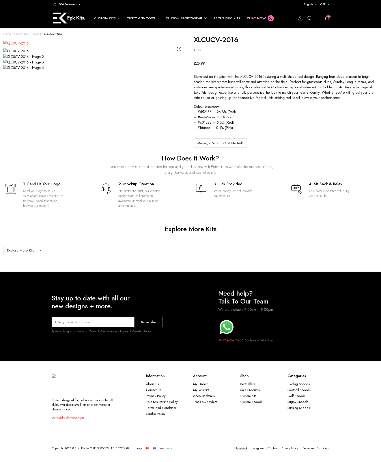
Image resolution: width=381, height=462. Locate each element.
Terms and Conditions (161, 407)
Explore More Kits (20, 250)
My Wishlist (201, 389)
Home (7, 34)
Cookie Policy (155, 413)
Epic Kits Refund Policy (162, 401)
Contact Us (153, 389)
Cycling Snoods (299, 384)
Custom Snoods (141, 18)
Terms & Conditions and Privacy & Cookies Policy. (120, 331)
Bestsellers (247, 384)
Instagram (258, 448)
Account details (204, 395)
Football (36, 34)
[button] (66, 4)
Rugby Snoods (298, 401)
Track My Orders (205, 401)
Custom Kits (105, 18)
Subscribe (148, 322)
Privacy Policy (156, 395)
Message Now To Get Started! (220, 143)
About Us (152, 384)
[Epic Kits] (68, 18)
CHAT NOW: (226, 341)
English (308, 4)
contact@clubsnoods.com (68, 417)
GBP (322, 4)
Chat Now (256, 18)
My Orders (201, 384)
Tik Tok (272, 448)
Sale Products (250, 389)
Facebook (241, 448)
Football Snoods (299, 389)
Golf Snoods (297, 395)
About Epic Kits (226, 18)
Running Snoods (299, 407)
